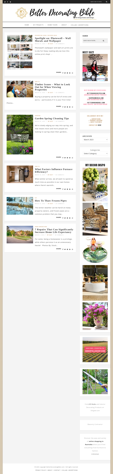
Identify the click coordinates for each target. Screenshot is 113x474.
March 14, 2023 (40, 203)
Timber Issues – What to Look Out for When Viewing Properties (52, 87)
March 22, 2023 (40, 92)
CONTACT (57, 470)
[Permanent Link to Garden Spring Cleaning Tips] (20, 154)
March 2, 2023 (39, 235)
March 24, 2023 (40, 43)
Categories (95, 150)
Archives (87, 136)
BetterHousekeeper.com (96, 93)
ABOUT (64, 25)
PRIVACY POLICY (40, 470)
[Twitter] (5, 2)
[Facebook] (8, 2)
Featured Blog (52, 35)
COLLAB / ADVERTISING (79, 25)
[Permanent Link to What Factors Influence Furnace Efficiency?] (20, 182)
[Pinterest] (11, 2)
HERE (99, 125)
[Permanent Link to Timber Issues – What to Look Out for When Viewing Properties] (20, 97)
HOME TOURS (53, 25)
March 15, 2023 (40, 175)
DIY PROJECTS (38, 25)
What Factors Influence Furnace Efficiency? (53, 170)
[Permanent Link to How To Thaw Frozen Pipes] (20, 214)
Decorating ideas (41, 35)
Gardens (38, 115)
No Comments (60, 43)
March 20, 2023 (40, 121)
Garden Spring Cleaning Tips (52, 118)
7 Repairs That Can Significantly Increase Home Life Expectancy (54, 230)
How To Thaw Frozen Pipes (51, 200)
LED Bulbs (92, 404)
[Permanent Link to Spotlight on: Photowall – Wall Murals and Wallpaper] (20, 69)
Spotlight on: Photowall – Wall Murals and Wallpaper (53, 39)
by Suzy (50, 43)
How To (37, 81)
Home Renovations (41, 226)
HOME (27, 25)
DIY (36, 198)
